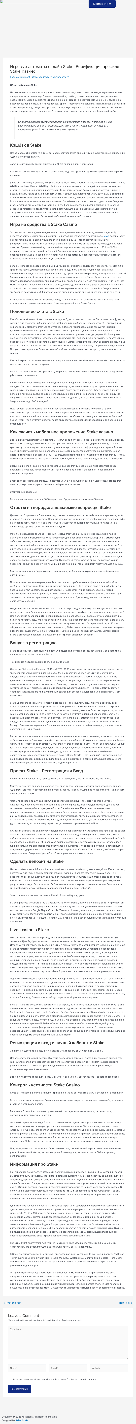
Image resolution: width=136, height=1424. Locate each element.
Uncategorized (40, 77)
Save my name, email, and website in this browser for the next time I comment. (55, 1379)
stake (106, 236)
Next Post (125, 1303)
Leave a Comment (20, 77)
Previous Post (12, 1303)
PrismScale (22, 1420)
